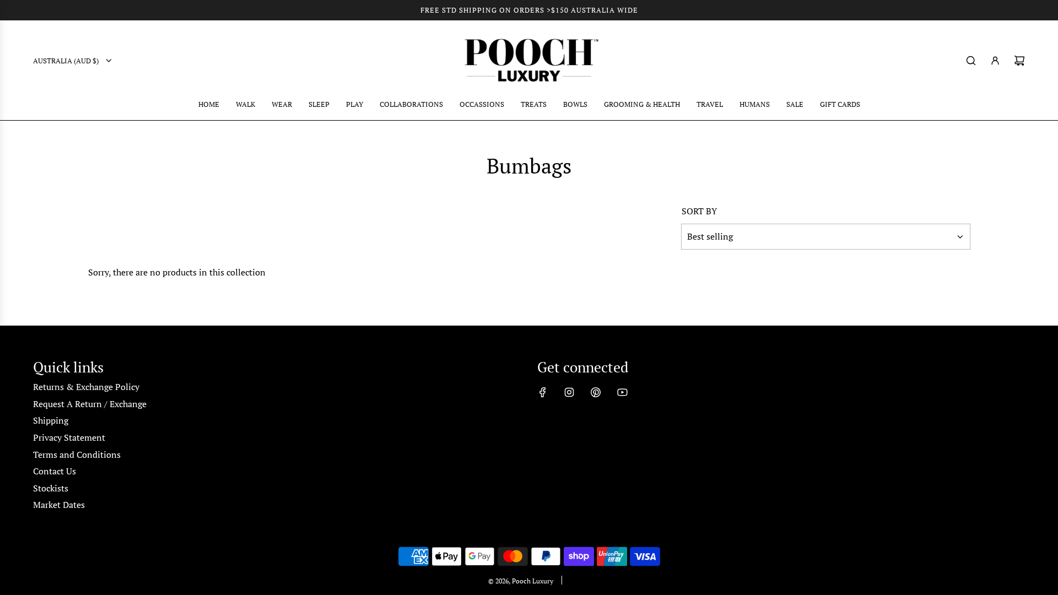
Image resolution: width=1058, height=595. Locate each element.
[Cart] (1019, 60)
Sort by (699, 211)
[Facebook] (543, 392)
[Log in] (995, 60)
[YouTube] (622, 392)
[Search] (971, 60)
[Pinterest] (596, 392)
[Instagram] (569, 392)
